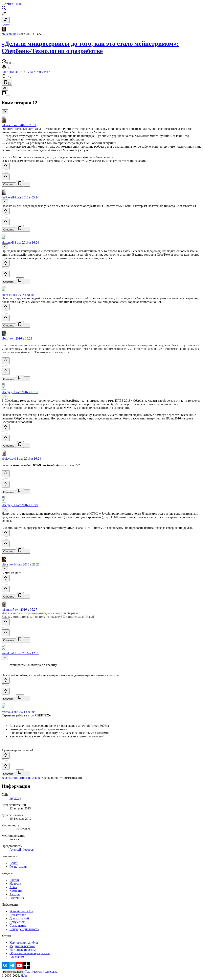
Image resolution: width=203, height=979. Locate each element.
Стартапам (17, 956)
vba (4, 338)
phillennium (9, 34)
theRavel (7, 197)
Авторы (15, 894)
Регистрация (18, 866)
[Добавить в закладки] (20, 183)
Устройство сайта (21, 911)
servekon (7, 653)
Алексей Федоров (22, 849)
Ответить (8, 184)
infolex (6, 125)
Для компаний (19, 918)
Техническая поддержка (41, 971)
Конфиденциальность (24, 929)
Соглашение (18, 925)
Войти (14, 863)
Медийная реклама (22, 946)
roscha (6, 711)
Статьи (14, 880)
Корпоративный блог (24, 942)
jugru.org (15, 798)
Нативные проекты (23, 949)
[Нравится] (6, 166)
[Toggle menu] (3, 4)
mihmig (6, 609)
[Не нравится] (6, 177)
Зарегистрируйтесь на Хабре (21, 777)
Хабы (13, 887)
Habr (23, 975)
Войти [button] (6, 25)
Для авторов (18, 914)
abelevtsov (8, 458)
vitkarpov (7, 564)
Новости (15, 883)
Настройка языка (13, 971)
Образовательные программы (30, 953)
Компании (17, 890)
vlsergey (7, 392)
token (5, 294)
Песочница (17, 897)
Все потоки (15, 3)
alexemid (7, 242)
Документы (17, 922)
